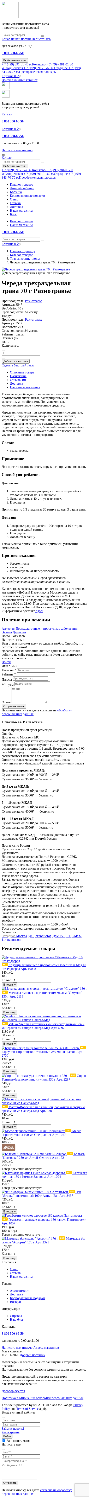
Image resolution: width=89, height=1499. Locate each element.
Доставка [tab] (16, 383)
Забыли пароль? (13, 1428)
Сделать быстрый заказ (18, 365)
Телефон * (9, 670)
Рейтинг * (9, 674)
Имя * (6, 666)
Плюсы (7, 679)
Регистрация (10, 1432)
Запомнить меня (18, 1440)
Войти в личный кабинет (19, 80)
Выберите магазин (14, 60)
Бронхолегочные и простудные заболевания (47, 628)
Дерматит (19, 632)
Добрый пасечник (32, 1355)
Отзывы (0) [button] (10, 338)
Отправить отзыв (14, 706)
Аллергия (8, 628)
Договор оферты (13, 1391)
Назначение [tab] (18, 376)
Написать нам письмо (17, 1347)
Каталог (7, 114)
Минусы (8, 684)
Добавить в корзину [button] (15, 361)
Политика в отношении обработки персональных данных (42, 1398)
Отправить (10, 1482)
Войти (6, 662)
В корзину (9, 984)
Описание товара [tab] (22, 372)
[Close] (3, 1417)
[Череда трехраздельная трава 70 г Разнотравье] (36, 269)
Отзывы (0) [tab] (18, 380)
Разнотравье (33, 301)
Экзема (7, 632)
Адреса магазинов (46, 1347)
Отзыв (6, 702)
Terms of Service (27, 1408)
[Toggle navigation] (3, 155)
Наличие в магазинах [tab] (25, 387)
